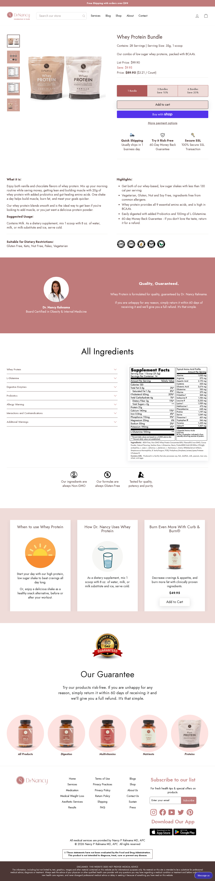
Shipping (102, 802)
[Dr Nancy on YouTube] (171, 812)
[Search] (83, 15)
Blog (108, 16)
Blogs (133, 779)
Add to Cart (174, 601)
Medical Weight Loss (72, 796)
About (130, 16)
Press (133, 807)
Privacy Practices (102, 784)
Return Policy (102, 796)
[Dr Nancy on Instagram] (153, 812)
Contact (143, 16)
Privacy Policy (102, 790)
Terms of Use (102, 779)
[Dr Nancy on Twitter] (181, 812)
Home (72, 779)
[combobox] (59, 15)
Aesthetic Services (72, 802)
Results (72, 807)
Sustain (133, 802)
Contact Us (133, 796)
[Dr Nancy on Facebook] (162, 812)
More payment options (162, 123)
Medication (72, 790)
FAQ (102, 807)
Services (95, 16)
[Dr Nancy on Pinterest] (190, 812)
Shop (119, 16)
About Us (132, 790)
